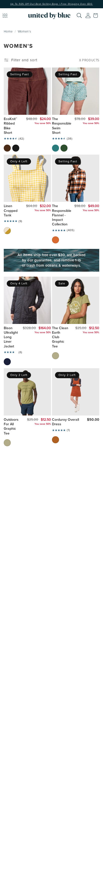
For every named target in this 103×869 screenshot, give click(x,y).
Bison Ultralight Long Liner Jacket (10, 337)
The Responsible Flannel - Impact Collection (59, 215)
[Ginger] (55, 439)
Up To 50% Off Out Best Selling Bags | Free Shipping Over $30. (51, 4)
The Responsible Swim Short (60, 126)
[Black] (15, 148)
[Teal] (55, 148)
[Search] (79, 15)
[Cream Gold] (7, 230)
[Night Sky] (7, 361)
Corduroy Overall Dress (65, 421)
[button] (96, 15)
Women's (24, 31)
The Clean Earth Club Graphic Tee (60, 337)
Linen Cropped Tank (11, 211)
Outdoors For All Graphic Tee (11, 426)
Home (8, 31)
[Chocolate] (7, 148)
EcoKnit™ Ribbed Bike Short (10, 126)
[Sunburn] (55, 239)
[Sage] (55, 355)
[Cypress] (64, 148)
